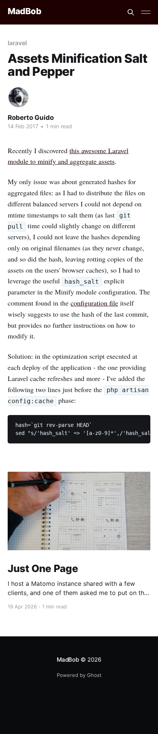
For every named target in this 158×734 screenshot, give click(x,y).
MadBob (24, 11)
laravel (17, 43)
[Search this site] (131, 12)
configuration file (94, 302)
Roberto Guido (31, 117)
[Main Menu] (145, 12)
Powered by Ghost (79, 675)
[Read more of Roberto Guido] (18, 97)
